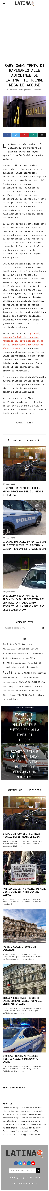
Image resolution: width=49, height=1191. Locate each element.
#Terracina (24, 694)
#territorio (38, 695)
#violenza (13, 699)
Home (14, 1184)
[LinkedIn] (29, 1163)
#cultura (7, 658)
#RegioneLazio (16, 687)
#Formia (7, 662)
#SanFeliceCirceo (9, 690)
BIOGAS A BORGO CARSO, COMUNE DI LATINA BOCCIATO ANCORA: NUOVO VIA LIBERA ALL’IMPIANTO (22, 1001)
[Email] (42, 135)
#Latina (19, 423)
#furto (30, 663)
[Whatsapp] (33, 135)
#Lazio (28, 672)
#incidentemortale (30, 667)
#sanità (19, 691)
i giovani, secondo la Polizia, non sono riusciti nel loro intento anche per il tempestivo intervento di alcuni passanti (23, 341)
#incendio (7, 667)
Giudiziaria (37, 90)
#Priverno (14, 682)
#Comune (7, 653)
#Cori (29, 654)
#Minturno (19, 677)
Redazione (13, 90)
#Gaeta (37, 663)
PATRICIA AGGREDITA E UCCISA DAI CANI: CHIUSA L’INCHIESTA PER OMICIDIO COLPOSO (24, 892)
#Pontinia (6, 682)
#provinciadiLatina (32, 681)
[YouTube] (33, 1163)
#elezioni (24, 658)
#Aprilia (19, 643)
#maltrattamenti (9, 677)
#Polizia (36, 677)
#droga (15, 658)
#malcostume (39, 673)
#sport (13, 695)
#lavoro (20, 673)
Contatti (23, 1184)
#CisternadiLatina (27, 648)
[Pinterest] (24, 135)
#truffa (5, 699)
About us (33, 1184)
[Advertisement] (24, 34)
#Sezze (6, 695)
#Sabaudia (39, 686)
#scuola (27, 690)
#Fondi (34, 658)
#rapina (30, 423)
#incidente (16, 667)
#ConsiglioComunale (19, 653)
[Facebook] (7, 135)
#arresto (29, 644)
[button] (43, 628)
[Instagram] (25, 1163)
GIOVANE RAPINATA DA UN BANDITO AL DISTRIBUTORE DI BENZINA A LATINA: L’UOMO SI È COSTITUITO (24, 545)
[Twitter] (15, 135)
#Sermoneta (36, 691)
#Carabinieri (9, 649)
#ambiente (7, 644)
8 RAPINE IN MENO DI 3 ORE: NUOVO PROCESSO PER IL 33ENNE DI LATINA (23, 491)
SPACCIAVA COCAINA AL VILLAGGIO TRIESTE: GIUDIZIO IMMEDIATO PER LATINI (21, 1059)
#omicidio (28, 678)
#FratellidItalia (19, 663)
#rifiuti (28, 686)
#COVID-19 (39, 653)
